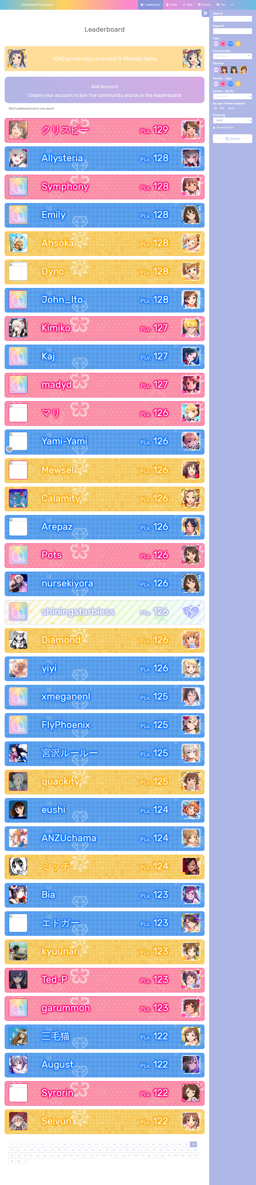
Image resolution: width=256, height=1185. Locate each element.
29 (186, 1144)
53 (160, 1150)
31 (11, 1150)
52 (154, 1150)
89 (18, 1161)
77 (129, 1155)
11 (71, 1144)
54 (167, 1150)
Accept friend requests (229, 103)
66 (58, 1155)
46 (113, 1150)
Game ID (218, 26)
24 (153, 1144)
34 (31, 1150)
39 (65, 1150)
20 (127, 1144)
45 (106, 1150)
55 (174, 1150)
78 (136, 1155)
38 (59, 1150)
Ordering (219, 115)
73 (103, 1155)
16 (102, 1144)
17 (108, 1144)
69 (78, 1155)
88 (11, 1161)
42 (86, 1150)
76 (123, 1155)
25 (160, 1144)
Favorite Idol (221, 51)
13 (83, 1144)
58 (195, 1150)
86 (190, 1155)
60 (18, 1155)
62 (31, 1155)
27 (173, 1144)
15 (95, 1144)
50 (140, 1150)
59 (11, 1155)
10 (64, 1144)
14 (89, 1144)
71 (91, 1155)
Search (218, 13)
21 (133, 1144)
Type (216, 38)
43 (92, 1150)
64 (44, 1155)
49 (133, 1150)
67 (65, 1155)
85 (183, 1155)
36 (45, 1150)
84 (176, 1155)
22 (140, 1144)
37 (52, 1150)
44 (99, 1150)
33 (24, 1150)
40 (72, 1150)
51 (147, 1150)
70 (84, 1155)
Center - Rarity (223, 91)
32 (18, 1150)
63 (38, 1155)
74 (110, 1155)
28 (179, 1144)
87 (196, 1155)
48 (127, 1150)
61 (25, 1155)
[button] (221, 5)
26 (166, 1144)
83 (169, 1155)
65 (51, 1155)
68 (71, 1155)
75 (116, 1155)
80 (149, 1155)
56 (181, 1150)
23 (146, 1144)
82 (162, 1155)
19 (120, 1144)
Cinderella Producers (37, 5)
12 (77, 1144)
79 (142, 1155)
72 (97, 1155)
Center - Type (222, 78)
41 (79, 1150)
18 (114, 1144)
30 (193, 1144)
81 (156, 1155)
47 (120, 1150)
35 (38, 1150)
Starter (218, 63)
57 (188, 1150)
